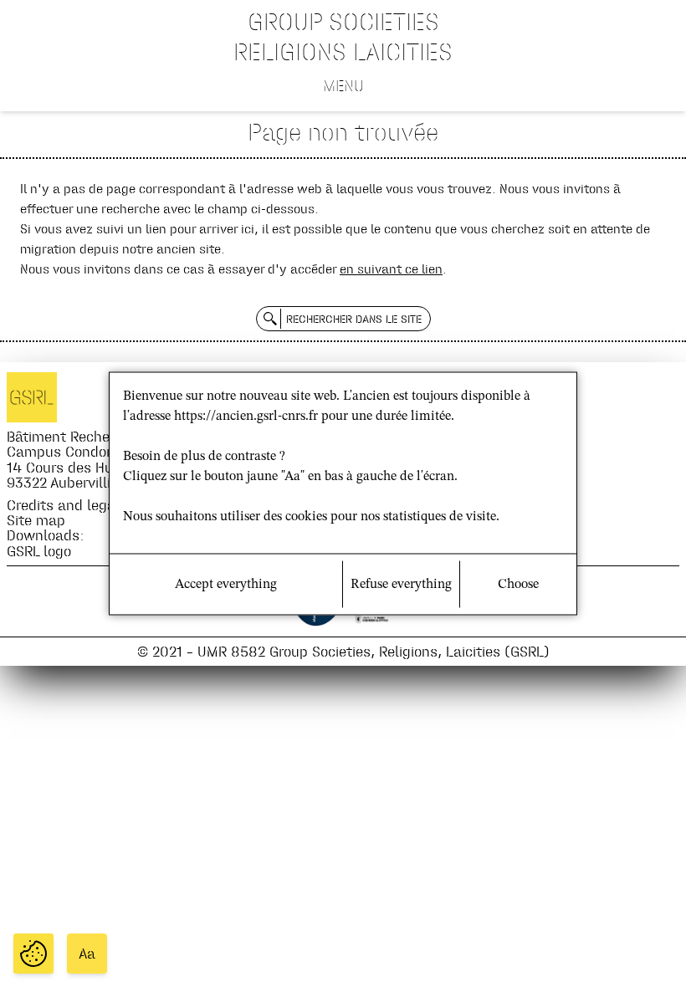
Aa (87, 953)
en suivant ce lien (391, 269)
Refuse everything (401, 584)
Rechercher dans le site (354, 318)
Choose (518, 584)
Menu (343, 85)
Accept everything (226, 584)
